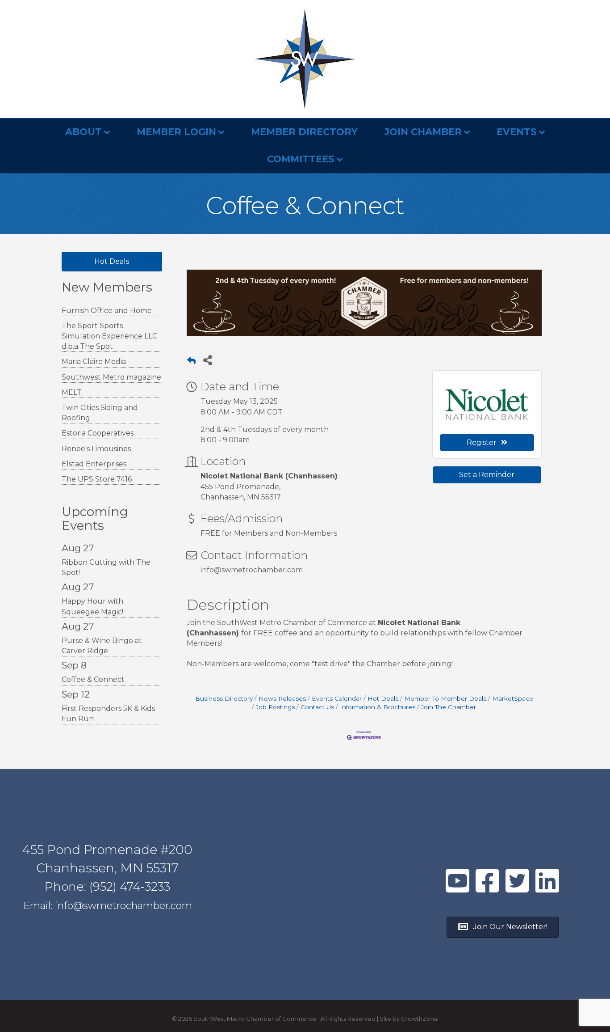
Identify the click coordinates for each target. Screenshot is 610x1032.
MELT (72, 392)
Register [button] (482, 442)
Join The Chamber (448, 707)
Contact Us (317, 707)
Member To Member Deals (445, 698)
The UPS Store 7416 (97, 479)
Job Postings (275, 707)
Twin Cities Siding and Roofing (100, 412)
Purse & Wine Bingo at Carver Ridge (102, 645)
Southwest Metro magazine (111, 377)
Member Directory (304, 131)
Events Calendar (337, 698)
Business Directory (224, 698)
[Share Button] (208, 360)
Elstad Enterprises (94, 464)
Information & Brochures (377, 707)
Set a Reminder (486, 474)
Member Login (176, 131)
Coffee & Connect (93, 679)
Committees (300, 159)
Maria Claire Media (94, 361)
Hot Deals (383, 698)
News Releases (282, 698)
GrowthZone (419, 1018)
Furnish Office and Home (107, 310)
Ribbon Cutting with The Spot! (106, 567)
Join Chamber (423, 131)
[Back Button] (191, 362)
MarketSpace (512, 698)
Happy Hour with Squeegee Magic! (92, 606)
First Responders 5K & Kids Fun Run (108, 713)
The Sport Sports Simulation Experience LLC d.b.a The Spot (109, 336)
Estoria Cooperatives (98, 433)
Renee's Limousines (96, 448)
